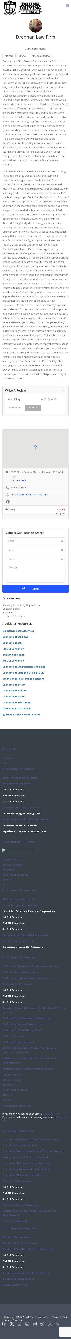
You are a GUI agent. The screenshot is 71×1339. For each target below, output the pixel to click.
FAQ (4, 763)
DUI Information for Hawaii (18, 899)
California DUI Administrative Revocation (26, 1018)
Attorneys (7, 612)
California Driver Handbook (18, 1042)
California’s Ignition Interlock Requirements (28, 978)
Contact (7, 758)
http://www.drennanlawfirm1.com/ (29, 494)
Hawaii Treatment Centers (18, 941)
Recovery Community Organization (21, 605)
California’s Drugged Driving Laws (22, 1024)
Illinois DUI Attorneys (14, 1284)
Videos (6, 884)
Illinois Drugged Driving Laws (19, 1243)
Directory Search (11, 608)
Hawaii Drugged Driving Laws (19, 905)
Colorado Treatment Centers (19, 1145)
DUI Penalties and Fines (16, 783)
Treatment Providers (13, 616)
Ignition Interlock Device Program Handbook (28, 1068)
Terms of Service (13, 1320)
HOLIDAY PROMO (12, 859)
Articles (7, 879)
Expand (61, 514)
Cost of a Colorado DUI (15, 1221)
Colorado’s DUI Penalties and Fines (22, 1175)
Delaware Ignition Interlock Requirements (27, 819)
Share (10, 55)
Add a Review (42, 55)
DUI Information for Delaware (20, 777)
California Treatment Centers (20, 972)
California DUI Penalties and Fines (22, 1030)
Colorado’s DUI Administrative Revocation (27, 1163)
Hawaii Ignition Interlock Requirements (25, 935)
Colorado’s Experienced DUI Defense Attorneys (30, 1139)
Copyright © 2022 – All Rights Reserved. (26, 1316)
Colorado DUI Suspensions (17, 1181)
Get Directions (18, 480)
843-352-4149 (18, 487)
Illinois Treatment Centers (18, 1278)
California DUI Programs (16, 984)
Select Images (15, 407)
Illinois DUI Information (16, 1237)
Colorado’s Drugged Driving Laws (22, 1205)
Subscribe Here (51, 1114)
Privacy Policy (59, 1316)
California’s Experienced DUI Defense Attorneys (30, 966)
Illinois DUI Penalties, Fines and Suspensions (28, 1249)
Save (24, 55)
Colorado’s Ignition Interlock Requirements (28, 1169)
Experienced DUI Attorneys (18, 630)
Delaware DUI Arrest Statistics (20, 807)
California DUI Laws (13, 1036)
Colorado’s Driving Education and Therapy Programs (33, 1151)
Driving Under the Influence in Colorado (25, 1157)
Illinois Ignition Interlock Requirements (25, 1272)
